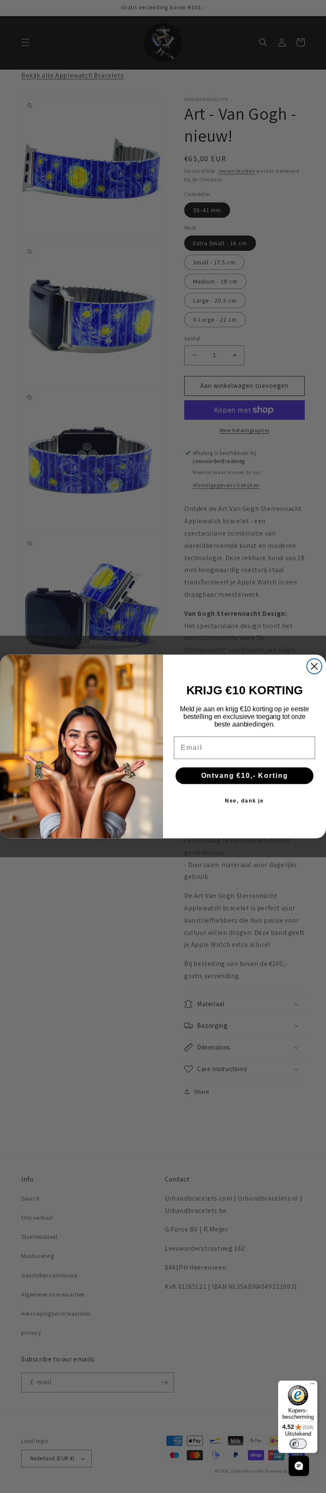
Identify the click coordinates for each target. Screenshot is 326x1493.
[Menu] (312, 1386)
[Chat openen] (299, 1466)
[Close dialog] (314, 666)
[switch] (297, 1444)
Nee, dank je (244, 801)
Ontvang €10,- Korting (244, 775)
